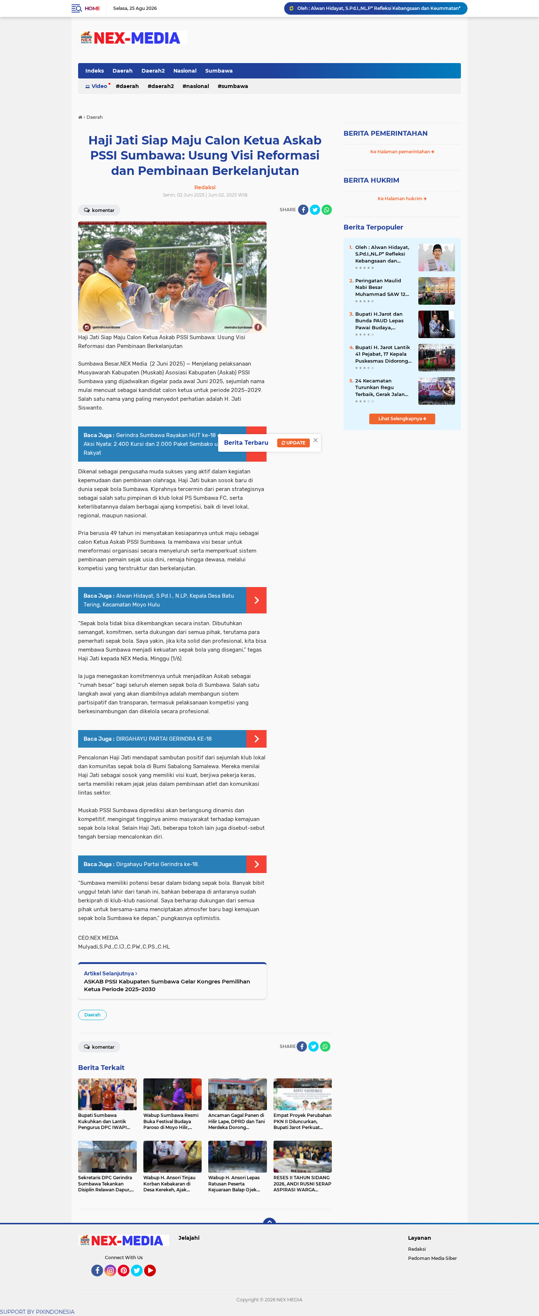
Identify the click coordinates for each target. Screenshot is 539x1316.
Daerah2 (153, 70)
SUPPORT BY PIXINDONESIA (37, 1312)
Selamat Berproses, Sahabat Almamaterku (344, 8)
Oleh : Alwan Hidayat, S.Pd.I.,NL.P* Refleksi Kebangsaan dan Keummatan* (382, 254)
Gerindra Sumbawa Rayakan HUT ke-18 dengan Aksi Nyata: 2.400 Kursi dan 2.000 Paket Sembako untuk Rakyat (160, 444)
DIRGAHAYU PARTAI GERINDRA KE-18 (164, 739)
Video (99, 86)
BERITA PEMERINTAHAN (386, 133)
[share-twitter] (315, 210)
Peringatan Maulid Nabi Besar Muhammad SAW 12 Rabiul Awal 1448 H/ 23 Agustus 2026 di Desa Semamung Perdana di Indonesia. (382, 287)
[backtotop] (269, 1224)
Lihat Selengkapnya (400, 418)
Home (92, 8)
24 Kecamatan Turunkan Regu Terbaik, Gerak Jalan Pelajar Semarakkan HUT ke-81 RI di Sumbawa (380, 387)
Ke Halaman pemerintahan (400, 151)
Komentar (102, 210)
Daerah (123, 70)
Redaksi (417, 1249)
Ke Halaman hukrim (400, 198)
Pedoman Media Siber (432, 1258)
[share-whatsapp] (327, 210)
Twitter (140, 1279)
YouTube (155, 1279)
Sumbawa (219, 70)
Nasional (185, 70)
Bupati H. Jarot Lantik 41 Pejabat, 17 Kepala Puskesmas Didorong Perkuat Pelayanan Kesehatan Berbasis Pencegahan (382, 354)
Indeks (94, 70)
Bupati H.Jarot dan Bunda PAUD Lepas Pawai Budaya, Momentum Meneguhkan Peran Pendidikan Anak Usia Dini (382, 321)
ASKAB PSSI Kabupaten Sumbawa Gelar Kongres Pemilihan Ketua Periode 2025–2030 (167, 985)
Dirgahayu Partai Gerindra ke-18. (157, 864)
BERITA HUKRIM (371, 180)
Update (295, 443)
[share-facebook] (303, 210)
